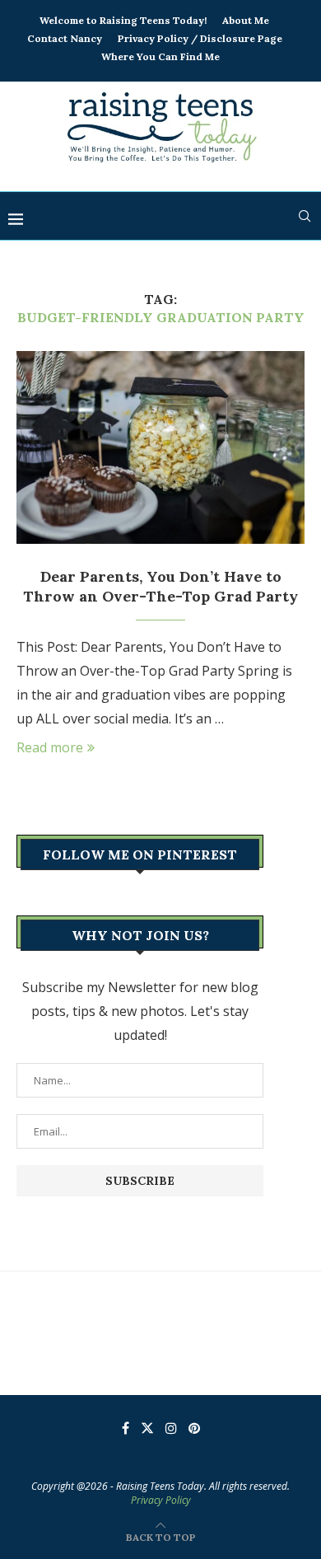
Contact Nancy (64, 38)
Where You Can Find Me (160, 56)
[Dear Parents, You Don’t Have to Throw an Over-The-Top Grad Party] (160, 447)
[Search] (304, 216)
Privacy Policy (161, 1500)
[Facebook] (125, 1428)
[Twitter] (147, 1428)
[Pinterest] (194, 1428)
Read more (49, 747)
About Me (245, 20)
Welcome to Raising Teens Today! (123, 20)
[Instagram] (171, 1428)
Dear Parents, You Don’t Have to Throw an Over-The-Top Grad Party (160, 586)
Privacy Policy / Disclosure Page (200, 38)
